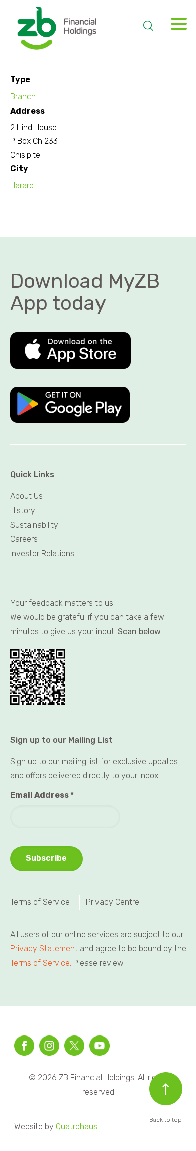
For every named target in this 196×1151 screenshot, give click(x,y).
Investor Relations (42, 553)
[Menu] (175, 26)
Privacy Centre (112, 902)
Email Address (42, 795)
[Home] (71, 29)
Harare (22, 185)
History (22, 510)
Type (20, 79)
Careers (24, 539)
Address (27, 111)
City (19, 168)
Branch (23, 96)
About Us (26, 496)
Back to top (165, 1119)
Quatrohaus (76, 1126)
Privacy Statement (44, 948)
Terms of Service (40, 902)
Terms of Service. (40, 963)
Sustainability (34, 525)
